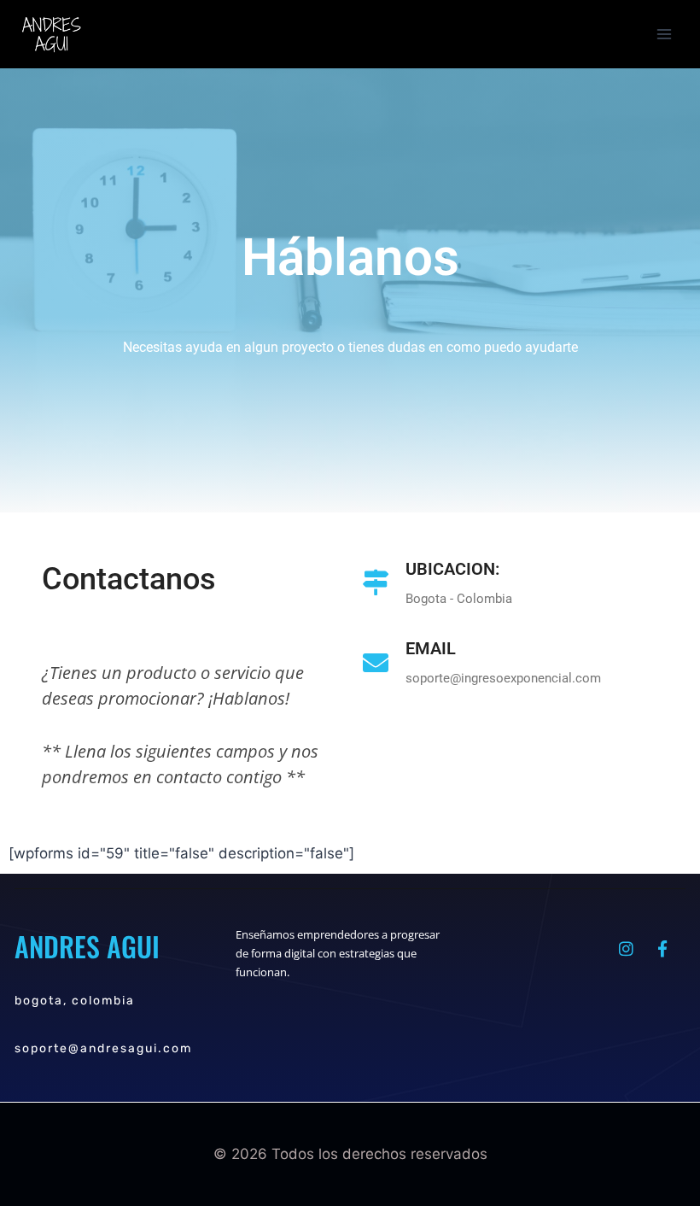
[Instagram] (626, 949)
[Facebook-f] (662, 949)
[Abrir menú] (664, 33)
